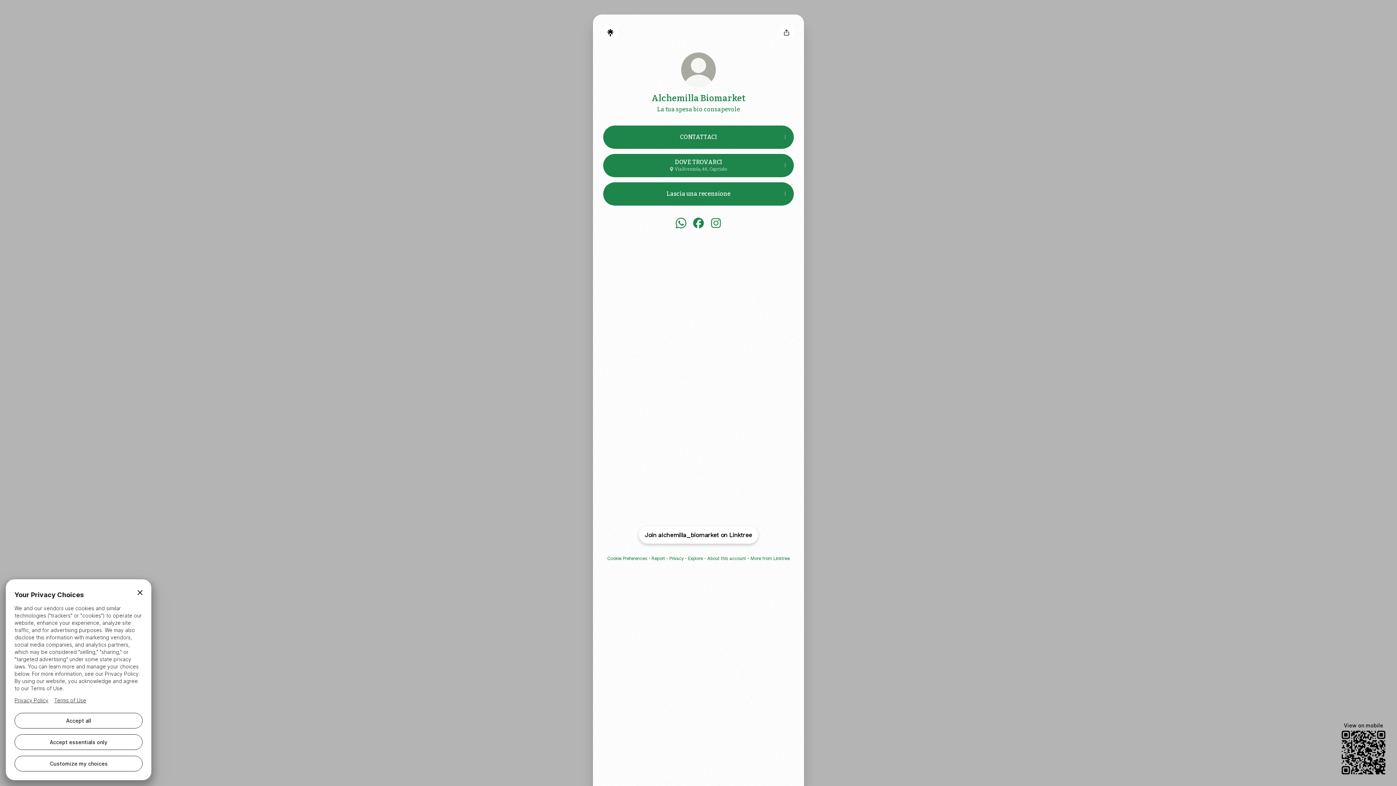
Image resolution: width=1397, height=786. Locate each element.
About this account (726, 558)
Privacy (676, 558)
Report (658, 558)
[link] (681, 223)
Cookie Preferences (627, 558)
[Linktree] (610, 32)
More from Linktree (770, 558)
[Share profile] (786, 32)
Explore (695, 558)
